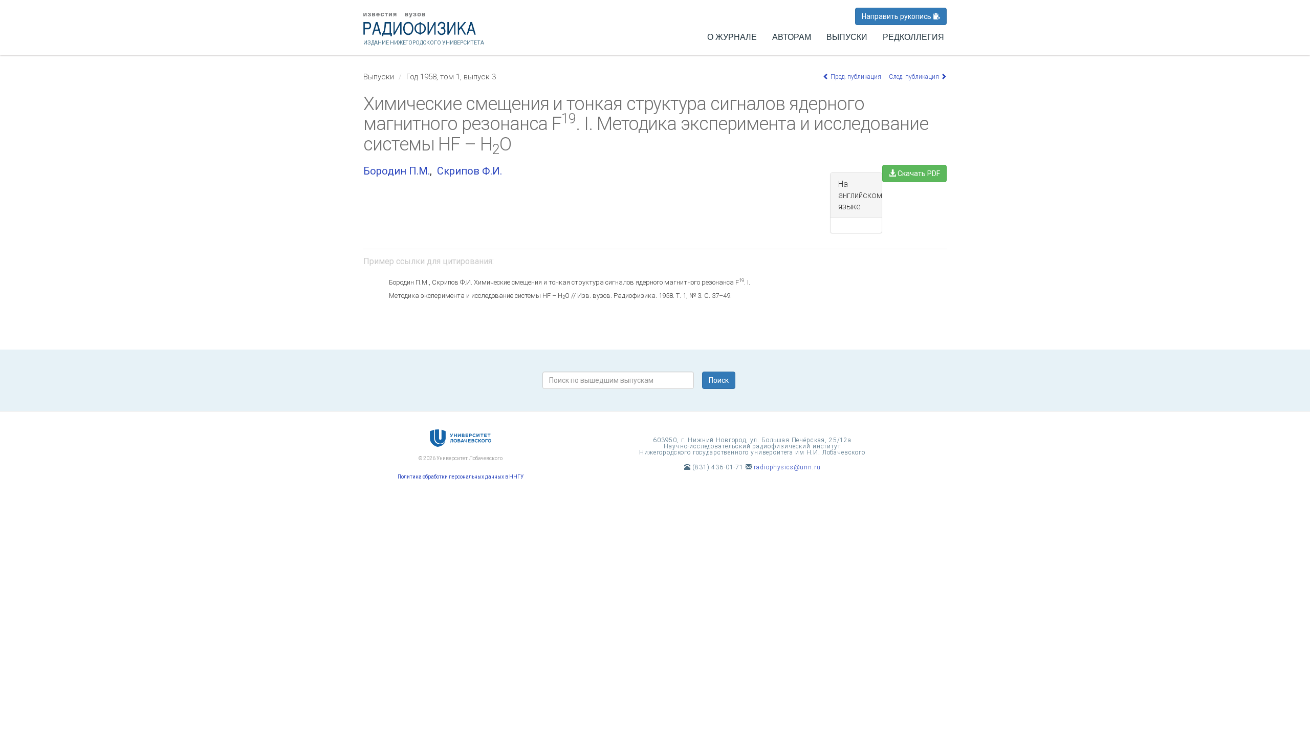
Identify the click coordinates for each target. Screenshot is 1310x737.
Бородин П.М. (396, 171)
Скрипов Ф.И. (469, 171)
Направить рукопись (897, 16)
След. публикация (915, 76)
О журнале (732, 37)
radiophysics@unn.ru (787, 467)
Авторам (791, 37)
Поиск (719, 380)
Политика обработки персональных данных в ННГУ (460, 477)
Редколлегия (913, 37)
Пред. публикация (855, 76)
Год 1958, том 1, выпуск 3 (451, 76)
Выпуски (846, 37)
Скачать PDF (918, 173)
